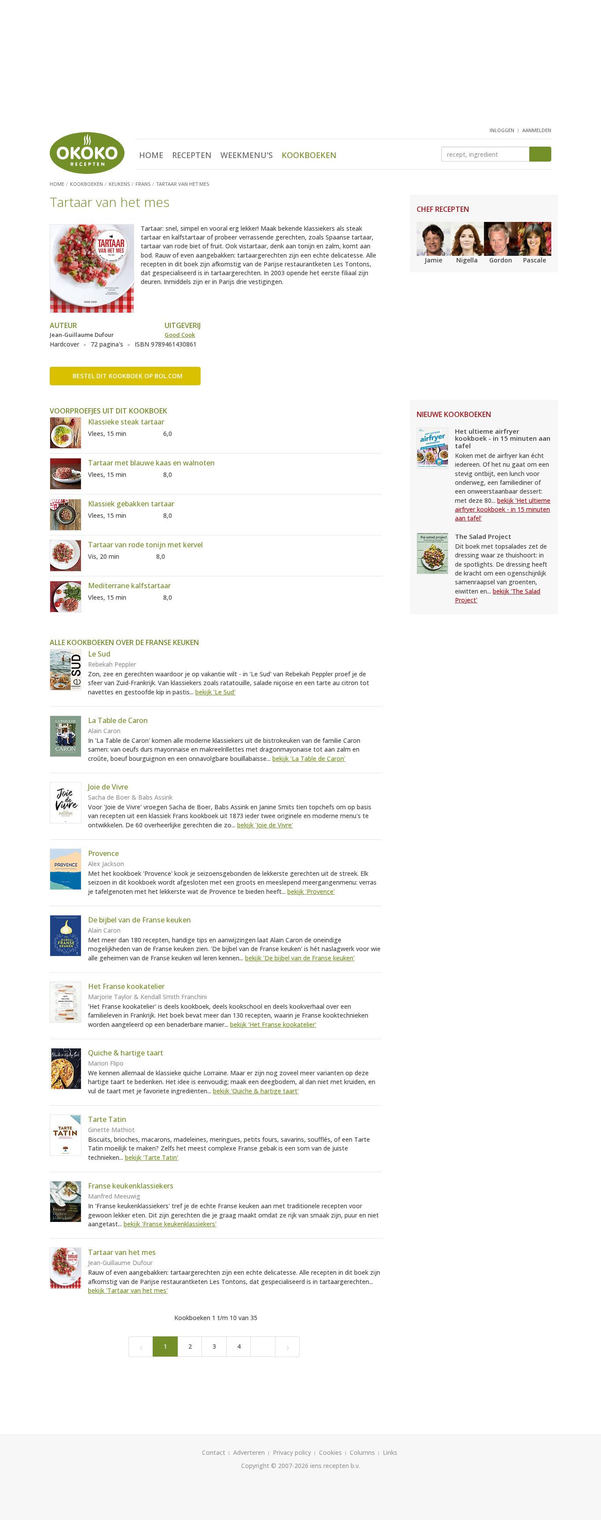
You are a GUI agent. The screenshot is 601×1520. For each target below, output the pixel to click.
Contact (213, 1452)
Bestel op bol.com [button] (128, 376)
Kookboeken (309, 155)
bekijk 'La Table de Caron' (308, 758)
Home (151, 155)
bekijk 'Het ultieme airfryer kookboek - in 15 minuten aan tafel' (502, 509)
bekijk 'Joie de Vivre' (265, 825)
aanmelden (536, 130)
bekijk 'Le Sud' (215, 692)
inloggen (502, 130)
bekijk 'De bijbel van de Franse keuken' (300, 958)
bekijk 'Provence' (311, 891)
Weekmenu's (246, 155)
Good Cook (180, 335)
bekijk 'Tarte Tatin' (151, 1157)
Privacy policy (292, 1452)
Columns (362, 1452)
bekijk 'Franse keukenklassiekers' (170, 1224)
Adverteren (249, 1452)
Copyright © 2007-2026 (274, 1465)
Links (390, 1452)
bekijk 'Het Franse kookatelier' (273, 1024)
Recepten (192, 155)
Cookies (330, 1452)
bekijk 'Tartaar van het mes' (128, 1290)
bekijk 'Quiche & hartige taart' (256, 1091)
